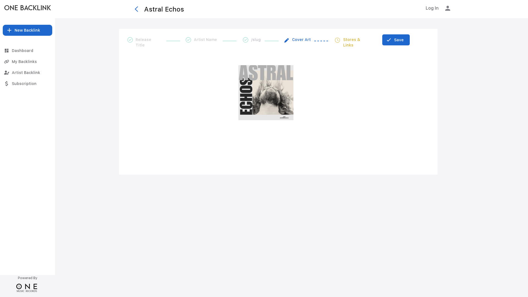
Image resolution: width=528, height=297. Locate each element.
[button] (27, 30)
